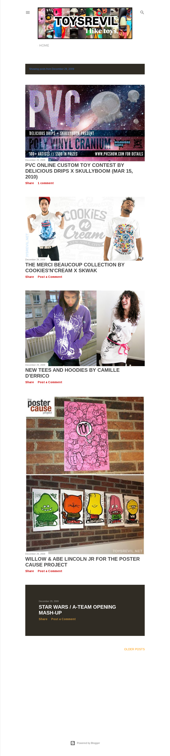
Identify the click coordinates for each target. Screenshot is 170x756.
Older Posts (134, 649)
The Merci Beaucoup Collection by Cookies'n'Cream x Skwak (75, 267)
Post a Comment (50, 276)
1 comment (46, 183)
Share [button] (29, 183)
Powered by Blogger (88, 743)
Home (44, 45)
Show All (133, 69)
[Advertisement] (85, 691)
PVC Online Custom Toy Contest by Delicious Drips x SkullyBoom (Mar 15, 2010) (79, 171)
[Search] (142, 11)
